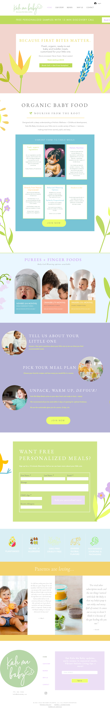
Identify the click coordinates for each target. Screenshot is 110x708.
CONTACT (46, 684)
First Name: (25, 475)
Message (24, 482)
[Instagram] (46, 693)
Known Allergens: (28, 504)
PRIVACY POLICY (45, 704)
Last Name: (48, 475)
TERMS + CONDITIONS (62, 704)
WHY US (45, 677)
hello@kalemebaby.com (20, 694)
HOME (45, 657)
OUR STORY (46, 664)
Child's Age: (25, 495)
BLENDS (45, 671)
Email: (69, 475)
